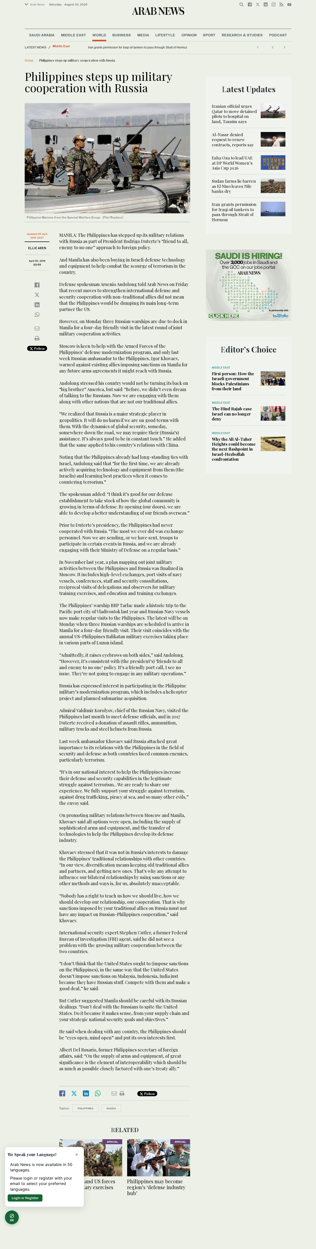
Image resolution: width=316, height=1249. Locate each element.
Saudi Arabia (42, 35)
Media (143, 35)
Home (29, 60)
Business (121, 35)
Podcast (278, 35)
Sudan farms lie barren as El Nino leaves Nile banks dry (234, 186)
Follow (39, 348)
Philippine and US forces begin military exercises (87, 1184)
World (99, 35)
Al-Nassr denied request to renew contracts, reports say (233, 139)
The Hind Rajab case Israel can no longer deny (232, 413)
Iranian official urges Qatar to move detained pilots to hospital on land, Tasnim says (234, 113)
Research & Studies (242, 35)
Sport (209, 35)
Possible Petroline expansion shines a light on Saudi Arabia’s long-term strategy (141, 47)
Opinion (189, 35)
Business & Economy (68, 47)
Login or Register (25, 1198)
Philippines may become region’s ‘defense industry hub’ (156, 1187)
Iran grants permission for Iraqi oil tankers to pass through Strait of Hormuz (234, 211)
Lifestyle (165, 35)
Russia (111, 1108)
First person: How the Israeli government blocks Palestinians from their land (233, 381)
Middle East (73, 35)
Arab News (37, 4)
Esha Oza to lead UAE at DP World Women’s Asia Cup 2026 (232, 163)
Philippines (85, 1108)
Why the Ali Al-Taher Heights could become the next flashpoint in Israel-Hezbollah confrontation (234, 449)
